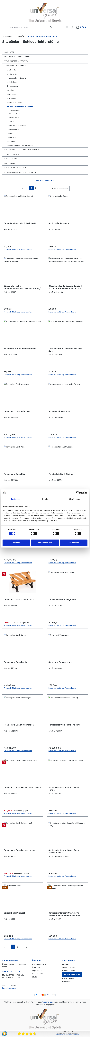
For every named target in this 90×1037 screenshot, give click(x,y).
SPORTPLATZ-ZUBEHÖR (15, 168)
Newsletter (66, 981)
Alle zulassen (73, 543)
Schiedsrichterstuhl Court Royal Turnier (64, 788)
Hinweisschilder (12, 86)
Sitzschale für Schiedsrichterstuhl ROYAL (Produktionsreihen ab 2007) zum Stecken (66, 287)
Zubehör (11, 121)
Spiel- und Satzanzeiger (60, 662)
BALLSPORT (9, 163)
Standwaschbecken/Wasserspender (20, 145)
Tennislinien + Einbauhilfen (16, 125)
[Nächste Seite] (40, 188)
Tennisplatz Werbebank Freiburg (64, 725)
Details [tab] (45, 499)
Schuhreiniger (12, 94)
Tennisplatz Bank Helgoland (62, 599)
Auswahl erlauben (45, 543)
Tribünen (10, 133)
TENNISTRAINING (12, 154)
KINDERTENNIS (11, 159)
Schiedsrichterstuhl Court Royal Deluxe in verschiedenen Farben (64, 914)
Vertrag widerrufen (72, 974)
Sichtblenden (11, 98)
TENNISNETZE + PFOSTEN (16, 61)
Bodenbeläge (12, 82)
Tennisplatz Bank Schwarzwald (19, 599)
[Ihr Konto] (72, 27)
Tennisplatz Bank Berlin (15, 662)
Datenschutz (37, 973)
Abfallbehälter (12, 70)
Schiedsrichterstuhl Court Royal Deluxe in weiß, (64, 851)
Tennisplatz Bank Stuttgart (62, 474)
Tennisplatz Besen (13, 129)
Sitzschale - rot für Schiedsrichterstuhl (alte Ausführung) (22, 287)
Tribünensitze (11, 137)
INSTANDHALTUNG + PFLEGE (17, 57)
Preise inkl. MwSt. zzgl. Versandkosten (18, 249)
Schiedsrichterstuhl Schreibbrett (20, 223)
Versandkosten (48, 1002)
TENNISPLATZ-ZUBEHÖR (15, 66)
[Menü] (67, 27)
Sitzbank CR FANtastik (14, 913)
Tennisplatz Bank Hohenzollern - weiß (22, 787)
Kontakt (65, 964)
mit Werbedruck (14, 117)
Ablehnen (16, 543)
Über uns (36, 967)
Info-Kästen (11, 90)
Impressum (36, 970)
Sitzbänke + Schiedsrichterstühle (20, 106)
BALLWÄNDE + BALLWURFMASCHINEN (21, 150)
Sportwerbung (12, 141)
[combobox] (28, 27)
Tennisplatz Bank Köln (14, 474)
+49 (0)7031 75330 (11, 971)
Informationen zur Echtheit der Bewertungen (67, 1034)
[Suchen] (50, 27)
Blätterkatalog (68, 978)
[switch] (34, 533)
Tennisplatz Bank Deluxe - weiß (19, 850)
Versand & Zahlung (70, 967)
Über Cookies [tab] (74, 499)
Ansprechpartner (39, 964)
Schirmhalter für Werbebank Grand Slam (65, 349)
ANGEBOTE (9, 52)
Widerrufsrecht (68, 970)
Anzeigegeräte (12, 74)
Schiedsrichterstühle (15, 114)
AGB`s (34, 977)
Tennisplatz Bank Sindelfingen (19, 725)
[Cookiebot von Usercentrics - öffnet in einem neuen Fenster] (77, 492)
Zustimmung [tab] (16, 499)
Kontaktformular (9, 988)
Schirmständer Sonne (59, 223)
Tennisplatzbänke (14, 110)
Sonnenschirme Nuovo (59, 411)
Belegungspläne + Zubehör (17, 78)
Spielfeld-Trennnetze (14, 102)
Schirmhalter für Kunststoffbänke (20, 348)
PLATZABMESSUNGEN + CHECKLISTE (21, 172)
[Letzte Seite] (44, 188)
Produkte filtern (47, 180)
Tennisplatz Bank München (17, 411)
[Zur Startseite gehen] (45, 12)
